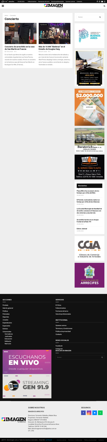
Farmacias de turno (43, 1)
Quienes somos (70, 1)
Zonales (5, 320)
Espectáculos (9, 24)
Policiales (6, 314)
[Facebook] (83, 412)
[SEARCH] (100, 17)
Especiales (6, 326)
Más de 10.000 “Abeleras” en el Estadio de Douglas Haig (52, 48)
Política (5, 311)
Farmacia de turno (62, 311)
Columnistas (7, 331)
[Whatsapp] (100, 412)
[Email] (94, 412)
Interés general (8, 308)
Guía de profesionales (57, 1)
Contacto (79, 1)
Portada (5, 305)
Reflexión (8, 341)
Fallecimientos (32, 1)
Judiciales (8, 336)
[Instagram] (89, 412)
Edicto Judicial (82, 229)
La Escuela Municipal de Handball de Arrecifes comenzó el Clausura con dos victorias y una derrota (89, 211)
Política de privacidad (63, 331)
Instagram (59, 349)
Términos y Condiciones (64, 328)
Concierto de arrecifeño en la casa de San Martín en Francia (19, 48)
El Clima (58, 305)
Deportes (6, 317)
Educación (8, 339)
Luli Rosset (48, 440)
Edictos (5, 329)
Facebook (59, 346)
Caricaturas (9, 334)
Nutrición (8, 344)
